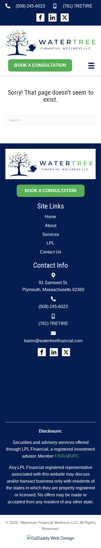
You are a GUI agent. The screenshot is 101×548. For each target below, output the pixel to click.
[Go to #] (40, 17)
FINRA (61, 456)
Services (50, 234)
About (50, 225)
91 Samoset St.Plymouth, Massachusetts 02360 (53, 286)
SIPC (74, 456)
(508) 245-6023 (30, 6)
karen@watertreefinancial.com (53, 340)
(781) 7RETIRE (77, 6)
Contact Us (50, 252)
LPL (50, 243)
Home (50, 216)
